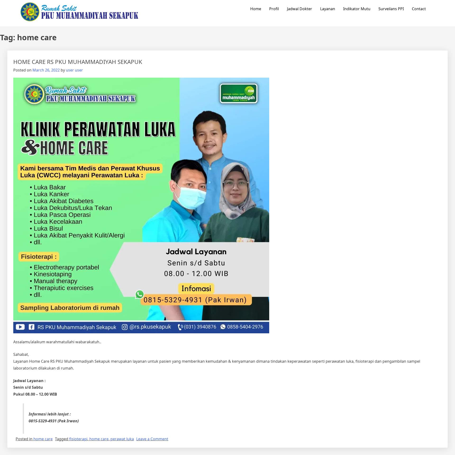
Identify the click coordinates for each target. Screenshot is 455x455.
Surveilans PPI (391, 8)
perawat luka (122, 439)
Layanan (327, 8)
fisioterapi (78, 439)
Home (255, 8)
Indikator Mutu (356, 8)
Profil (274, 8)
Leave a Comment (152, 439)
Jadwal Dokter (299, 8)
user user (74, 70)
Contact (419, 8)
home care (43, 439)
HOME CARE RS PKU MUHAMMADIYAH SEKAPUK (77, 62)
